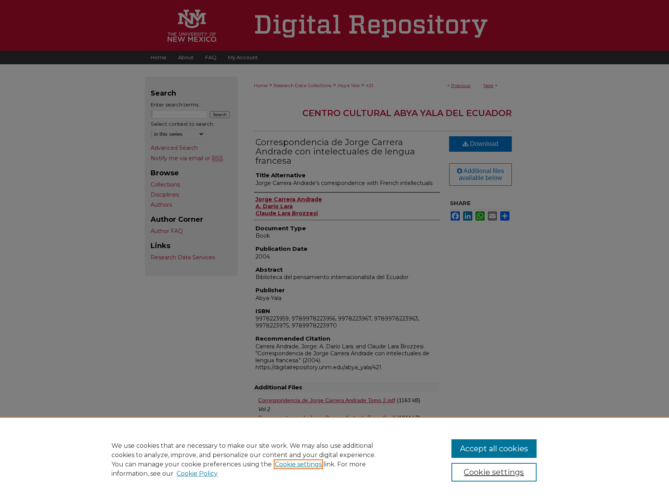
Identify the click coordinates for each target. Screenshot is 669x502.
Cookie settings (298, 464)
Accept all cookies (494, 448)
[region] (334, 459)
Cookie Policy (197, 473)
